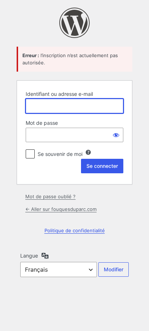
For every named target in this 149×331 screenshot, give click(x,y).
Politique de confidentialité (74, 230)
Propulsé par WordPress (74, 23)
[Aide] (88, 152)
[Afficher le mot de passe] (116, 135)
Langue (29, 256)
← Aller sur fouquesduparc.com (61, 209)
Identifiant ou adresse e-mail (59, 94)
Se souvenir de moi (60, 154)
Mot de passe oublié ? (50, 196)
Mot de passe (42, 123)
